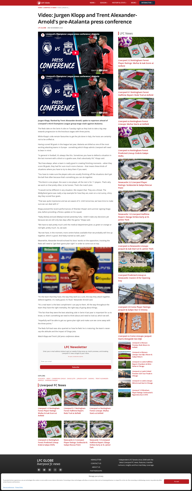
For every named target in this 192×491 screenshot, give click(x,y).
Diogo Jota (71, 378)
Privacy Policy (19, 487)
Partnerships (96, 471)
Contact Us (96, 463)
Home (40, 7)
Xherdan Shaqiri (51, 380)
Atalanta (41, 378)
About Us (96, 467)
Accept (176, 481)
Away (48, 378)
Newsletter (96, 460)
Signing (91, 378)
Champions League (59, 378)
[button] (93, 3)
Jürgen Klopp (82, 378)
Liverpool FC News (49, 7)
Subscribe (75, 367)
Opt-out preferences (8, 487)
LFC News (126, 33)
